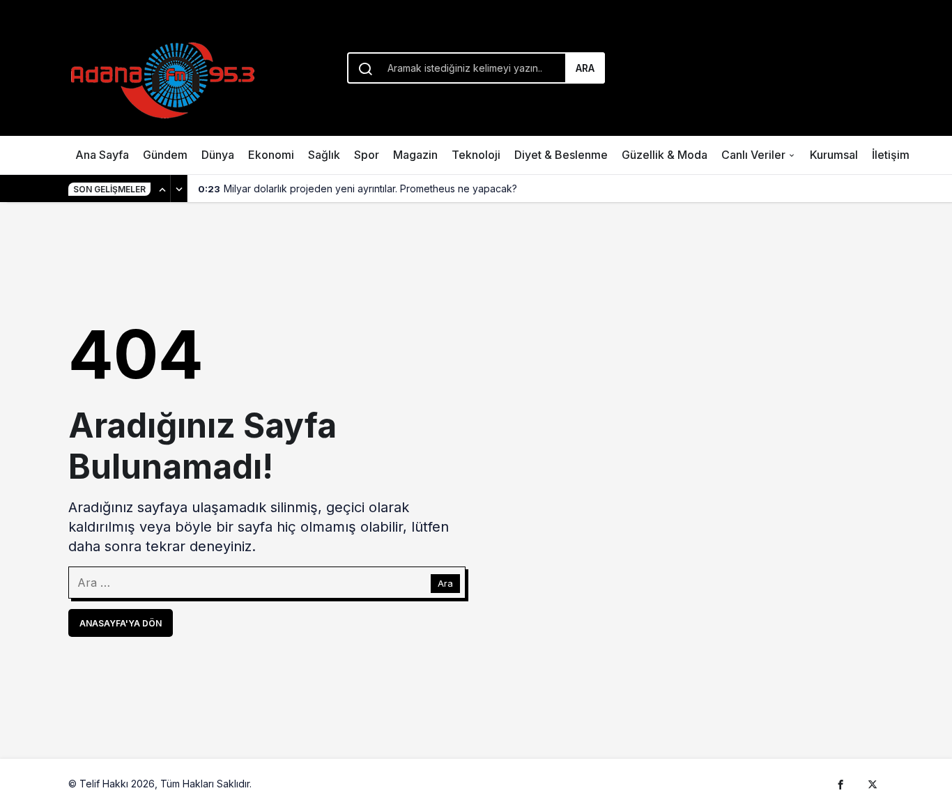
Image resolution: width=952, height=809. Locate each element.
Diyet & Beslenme (561, 155)
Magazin (415, 155)
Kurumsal (834, 155)
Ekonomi (271, 155)
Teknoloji (476, 155)
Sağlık (324, 155)
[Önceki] (162, 189)
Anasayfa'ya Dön (120, 623)
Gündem (165, 155)
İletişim (890, 155)
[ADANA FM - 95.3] (162, 78)
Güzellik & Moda (664, 155)
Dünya (217, 155)
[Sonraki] (179, 189)
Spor (366, 155)
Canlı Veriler (753, 155)
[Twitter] (872, 784)
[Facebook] (840, 784)
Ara (585, 68)
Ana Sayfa (102, 155)
